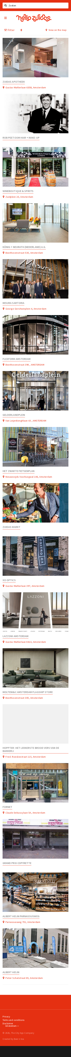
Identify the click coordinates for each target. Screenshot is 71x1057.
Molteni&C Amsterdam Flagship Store (28, 692)
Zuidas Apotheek (14, 81)
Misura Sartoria (13, 303)
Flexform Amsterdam (17, 359)
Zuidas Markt (11, 527)
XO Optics (9, 580)
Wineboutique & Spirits (18, 191)
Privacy (6, 1016)
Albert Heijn (11, 972)
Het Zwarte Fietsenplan (18, 471)
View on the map (57, 30)
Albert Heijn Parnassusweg (21, 916)
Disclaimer (8, 1023)
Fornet (7, 807)
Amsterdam (11, 1025)
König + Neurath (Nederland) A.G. (24, 247)
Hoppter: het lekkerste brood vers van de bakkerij (31, 749)
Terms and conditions (13, 1020)
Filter (10, 30)
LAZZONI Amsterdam (15, 636)
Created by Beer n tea (13, 1039)
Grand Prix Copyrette (17, 863)
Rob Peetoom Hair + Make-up (21, 137)
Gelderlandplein (14, 414)
